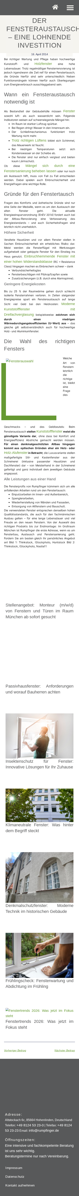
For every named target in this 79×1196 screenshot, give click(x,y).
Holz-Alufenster (16, 453)
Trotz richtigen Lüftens (29, 140)
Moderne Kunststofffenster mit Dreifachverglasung (39, 309)
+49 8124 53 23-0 (30, 1125)
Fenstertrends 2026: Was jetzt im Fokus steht (40, 1024)
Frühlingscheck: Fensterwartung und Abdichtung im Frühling (40, 983)
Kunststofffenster (49, 431)
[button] (70, 7)
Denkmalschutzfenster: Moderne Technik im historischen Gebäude (40, 908)
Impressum (13, 1168)
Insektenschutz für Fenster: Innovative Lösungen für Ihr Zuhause (40, 764)
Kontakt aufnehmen (20, 1185)
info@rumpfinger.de (44, 1130)
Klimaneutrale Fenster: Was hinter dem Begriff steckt (40, 827)
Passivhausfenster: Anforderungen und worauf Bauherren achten (40, 689)
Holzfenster (43, 64)
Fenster (69, 111)
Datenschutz (15, 1176)
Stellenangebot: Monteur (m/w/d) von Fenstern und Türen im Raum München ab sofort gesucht (40, 611)
